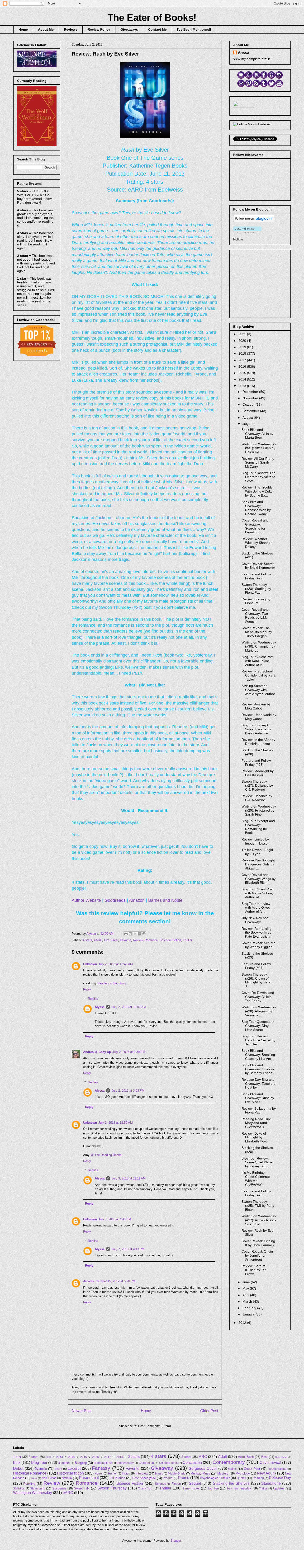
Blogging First (103, 1462)
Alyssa (99, 1007)
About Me (46, 29)
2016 (242, 366)
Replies (93, 998)
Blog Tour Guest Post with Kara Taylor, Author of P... (257, 661)
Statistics (18, 1488)
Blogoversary (125, 1462)
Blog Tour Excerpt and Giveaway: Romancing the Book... (258, 827)
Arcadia (88, 1281)
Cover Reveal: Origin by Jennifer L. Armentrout (257, 1255)
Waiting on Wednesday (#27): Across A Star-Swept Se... (259, 1220)
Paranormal (89, 1478)
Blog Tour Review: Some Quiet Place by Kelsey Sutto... (257, 1162)
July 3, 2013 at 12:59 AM (115, 1122)
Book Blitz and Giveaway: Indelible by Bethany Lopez (258, 1069)
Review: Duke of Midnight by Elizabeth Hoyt (254, 1137)
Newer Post (81, 1411)
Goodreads (115, 900)
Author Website (86, 900)
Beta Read (281, 1457)
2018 (242, 353)
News (34, 1478)
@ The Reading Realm (106, 1155)
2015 (242, 373)
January (249, 1314)
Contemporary (229, 1462)
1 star (17, 1457)
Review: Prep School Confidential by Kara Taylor (259, 675)
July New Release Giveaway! (255, 920)
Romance (151, 940)
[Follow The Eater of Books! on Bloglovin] (253, 221)
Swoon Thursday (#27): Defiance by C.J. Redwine (257, 785)
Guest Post (252, 1468)
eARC (98, 940)
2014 (242, 379)
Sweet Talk (82, 1488)
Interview (142, 1473)
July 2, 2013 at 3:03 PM (128, 1090)
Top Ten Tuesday (239, 1488)
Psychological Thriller (214, 1478)
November (250, 398)
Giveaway (162, 1468)
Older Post (209, 1411)
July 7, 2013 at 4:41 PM (114, 1219)
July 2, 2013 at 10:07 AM (129, 1007)
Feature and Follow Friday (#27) (256, 966)
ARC (203, 1457)
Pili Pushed (117, 1478)
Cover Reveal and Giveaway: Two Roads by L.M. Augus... (255, 615)
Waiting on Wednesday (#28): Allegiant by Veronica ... (259, 1011)
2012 (242, 1323)
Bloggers (64, 1462)
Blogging (81, 1463)
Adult (222, 1457)
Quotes (241, 1478)
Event (58, 1468)
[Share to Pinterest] (144, 933)
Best (264, 1457)
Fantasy (101, 1468)
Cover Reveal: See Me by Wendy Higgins (259, 945)
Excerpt (74, 1468)
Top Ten (213, 1488)
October (249, 404)
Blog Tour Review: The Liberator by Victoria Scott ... (259, 477)
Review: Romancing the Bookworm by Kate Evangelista (256, 933)
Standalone (271, 1483)
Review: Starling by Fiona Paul (256, 601)
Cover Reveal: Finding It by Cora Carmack (258, 1243)
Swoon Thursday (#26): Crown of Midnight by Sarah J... (257, 980)
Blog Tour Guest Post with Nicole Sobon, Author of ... (257, 893)
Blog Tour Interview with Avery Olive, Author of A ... (256, 908)
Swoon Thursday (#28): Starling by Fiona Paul (256, 589)
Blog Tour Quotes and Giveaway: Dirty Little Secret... (258, 1026)
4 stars (87, 940)
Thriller (187, 940)
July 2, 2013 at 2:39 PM (128, 1052)
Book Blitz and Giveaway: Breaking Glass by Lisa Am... (258, 1055)
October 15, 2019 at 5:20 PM (115, 1281)
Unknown (90, 964)
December (250, 392)
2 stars (33, 1457)
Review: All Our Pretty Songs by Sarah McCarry (258, 463)
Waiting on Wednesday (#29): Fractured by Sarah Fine (259, 810)
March (247, 1301)
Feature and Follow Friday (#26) (256, 1193)
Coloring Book (168, 1462)
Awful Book (246, 1457)
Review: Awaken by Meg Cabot (256, 706)
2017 (242, 360)
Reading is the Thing (111, 983)
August (248, 417)
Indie (125, 1473)
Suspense (59, 1488)
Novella (67, 1478)
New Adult (265, 1473)
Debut (18, 1468)
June (246, 1282)
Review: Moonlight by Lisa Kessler (258, 773)
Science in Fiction (168, 1483)
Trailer (263, 1488)
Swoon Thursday (112, 1488)
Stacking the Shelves (231, 1483)
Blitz (16, 1463)
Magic (159, 1473)
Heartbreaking (277, 1468)
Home (23, 29)
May (246, 1288)
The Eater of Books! (152, 17)
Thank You (145, 1488)
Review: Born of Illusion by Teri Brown (254, 1270)
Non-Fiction (49, 1478)
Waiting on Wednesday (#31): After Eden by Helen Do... (259, 448)
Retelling (29, 1483)
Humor (112, 1473)
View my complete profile (252, 59)
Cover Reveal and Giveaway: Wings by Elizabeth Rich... (259, 879)
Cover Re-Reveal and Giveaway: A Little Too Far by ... (258, 997)
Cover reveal (270, 1463)
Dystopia (41, 1468)
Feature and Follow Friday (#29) (256, 576)
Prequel (168, 1478)
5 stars (186, 1457)
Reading (258, 1478)
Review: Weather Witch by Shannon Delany (257, 543)
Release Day (280, 1478)
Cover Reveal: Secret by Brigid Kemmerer (258, 566)
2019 (242, 347)
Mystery (222, 1473)
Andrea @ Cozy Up (97, 1052)
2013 (242, 386)
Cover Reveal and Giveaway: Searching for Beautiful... (255, 526)
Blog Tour (39, 1463)
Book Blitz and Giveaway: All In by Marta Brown (257, 434)
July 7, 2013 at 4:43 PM (128, 1249)
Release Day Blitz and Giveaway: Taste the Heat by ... (259, 1084)
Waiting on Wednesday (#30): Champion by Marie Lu (259, 646)
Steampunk (37, 1488)
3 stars (134, 1457)
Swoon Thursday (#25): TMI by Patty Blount (258, 1206)
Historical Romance (29, 1473)
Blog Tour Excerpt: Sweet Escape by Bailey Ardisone (256, 729)
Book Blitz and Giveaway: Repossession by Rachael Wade (256, 508)
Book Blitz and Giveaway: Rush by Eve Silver (258, 1098)
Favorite (125, 940)
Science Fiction (170, 940)
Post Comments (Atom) (154, 1426)
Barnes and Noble (165, 900)
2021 (242, 334)
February (249, 1308)
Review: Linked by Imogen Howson (256, 841)
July (245, 424)
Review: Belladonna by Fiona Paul (259, 1110)
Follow (238, 239)
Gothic (232, 1468)
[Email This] (126, 933)
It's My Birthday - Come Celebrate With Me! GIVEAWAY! (256, 1178)
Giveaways (129, 29)
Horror (99, 1473)
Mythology (243, 1473)
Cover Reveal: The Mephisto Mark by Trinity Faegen (257, 632)
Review (138, 940)
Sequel (195, 1483)
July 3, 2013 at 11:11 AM (129, 1178)
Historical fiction (70, 1473)
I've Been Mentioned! (194, 29)
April (246, 1295)
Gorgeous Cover (203, 1468)
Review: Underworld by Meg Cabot (259, 717)
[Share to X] (135, 933)
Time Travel (191, 1488)
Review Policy (99, 29)
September (251, 411)
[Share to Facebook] (139, 933)
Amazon (137, 900)
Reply (87, 989)
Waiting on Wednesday (32, 1493)
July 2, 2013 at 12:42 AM (115, 964)
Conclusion (192, 1463)
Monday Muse (200, 1473)
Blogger (176, 1540)
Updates (279, 1488)
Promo (183, 1478)
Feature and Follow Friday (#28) (256, 762)
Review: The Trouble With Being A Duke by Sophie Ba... (257, 491)
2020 (242, 341)
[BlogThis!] (130, 933)
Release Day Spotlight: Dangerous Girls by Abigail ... (259, 864)
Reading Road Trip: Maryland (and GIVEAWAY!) (256, 1123)
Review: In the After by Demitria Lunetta (258, 742)
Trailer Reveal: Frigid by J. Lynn (257, 852)
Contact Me (157, 29)
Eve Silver (111, 940)
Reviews (70, 29)
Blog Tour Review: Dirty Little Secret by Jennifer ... (258, 1040)
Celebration (146, 1462)
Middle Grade (176, 1473)
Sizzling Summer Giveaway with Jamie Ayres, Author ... (258, 692)
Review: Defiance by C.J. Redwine (257, 798)
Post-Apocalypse (144, 1478)
